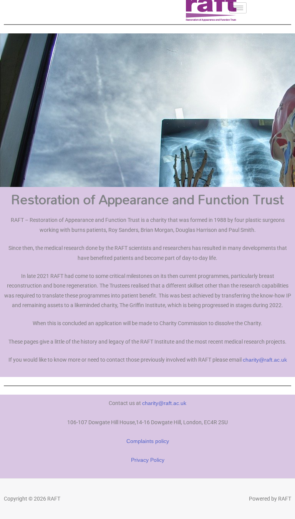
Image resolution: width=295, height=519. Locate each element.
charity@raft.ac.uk (265, 360)
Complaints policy (147, 441)
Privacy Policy (147, 460)
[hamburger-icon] (238, 7)
